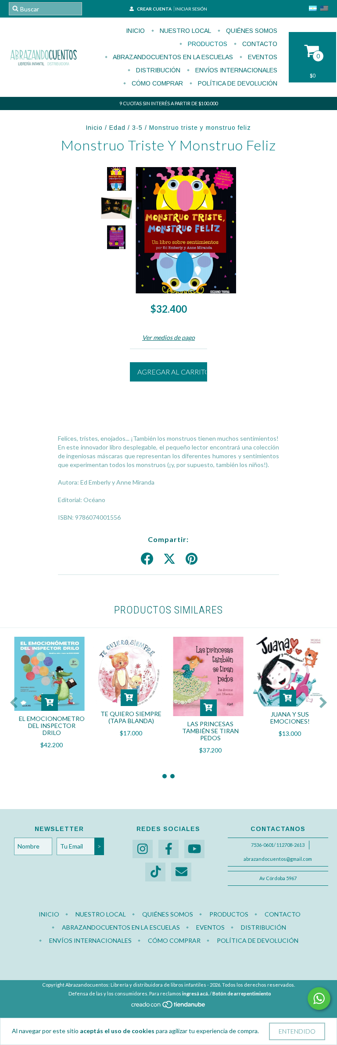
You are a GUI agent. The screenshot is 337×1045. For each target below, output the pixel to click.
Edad (117, 127)
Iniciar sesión (191, 8)
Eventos (261, 57)
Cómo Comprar (156, 83)
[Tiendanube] (168, 1006)
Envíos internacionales (235, 70)
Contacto (258, 43)
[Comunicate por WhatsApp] (319, 998)
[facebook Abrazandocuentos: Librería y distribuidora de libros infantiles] (168, 849)
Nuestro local (184, 30)
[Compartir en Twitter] (169, 559)
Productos (206, 43)
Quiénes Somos (250, 30)
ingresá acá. (195, 993)
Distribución (157, 70)
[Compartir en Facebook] (147, 559)
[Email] (181, 872)
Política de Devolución (236, 83)
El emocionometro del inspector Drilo (52, 725)
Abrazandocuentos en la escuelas (172, 57)
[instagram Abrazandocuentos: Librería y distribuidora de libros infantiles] (143, 849)
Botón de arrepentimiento (241, 993)
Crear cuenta (154, 8)
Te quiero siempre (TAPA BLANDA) (130, 717)
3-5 (137, 127)
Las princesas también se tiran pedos (210, 731)
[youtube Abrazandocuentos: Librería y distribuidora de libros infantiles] (194, 849)
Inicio (135, 30)
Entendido (297, 1031)
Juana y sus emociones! (290, 717)
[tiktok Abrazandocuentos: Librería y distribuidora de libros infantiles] (155, 872)
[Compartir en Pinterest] (191, 559)
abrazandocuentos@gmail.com (278, 859)
